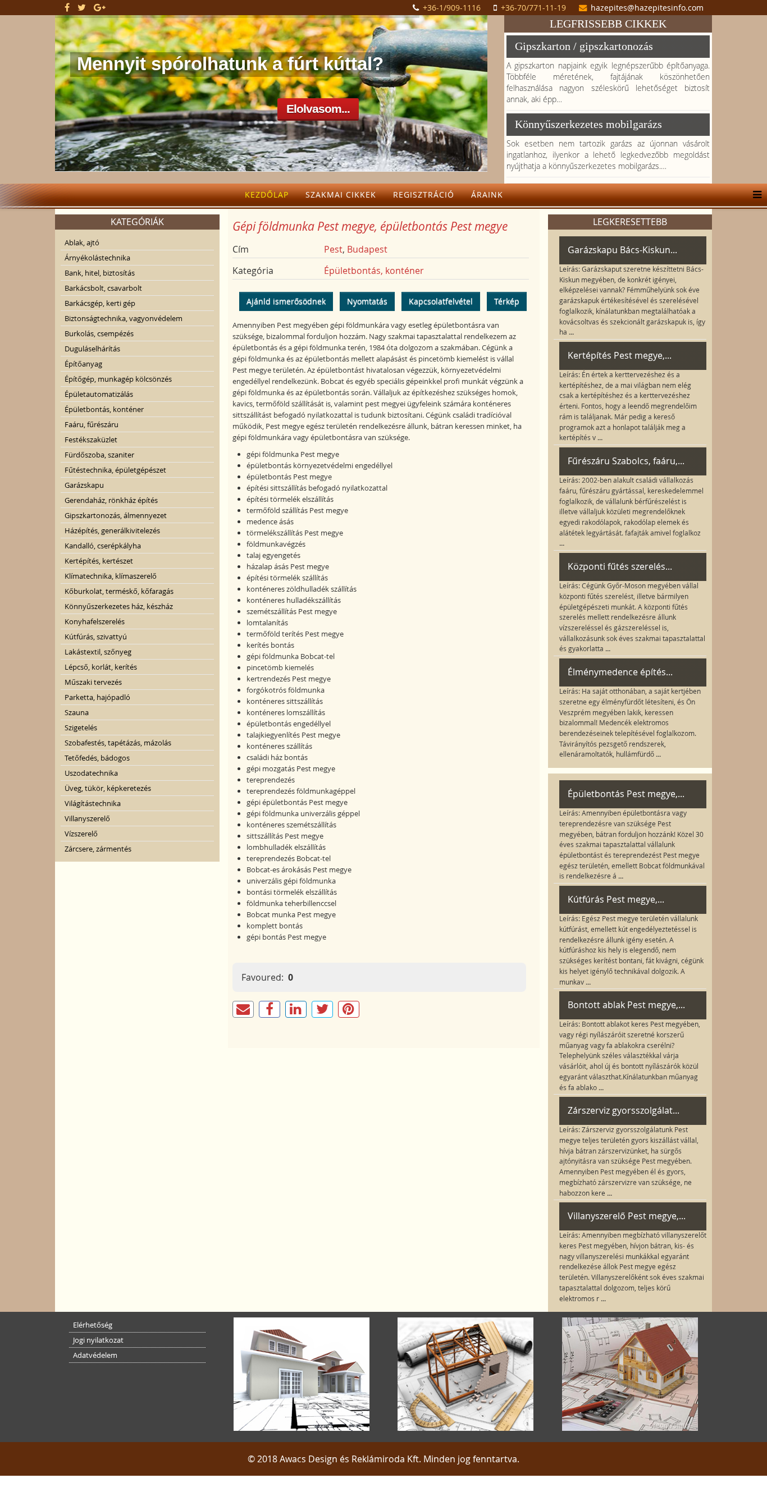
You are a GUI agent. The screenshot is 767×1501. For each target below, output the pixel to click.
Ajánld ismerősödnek (286, 301)
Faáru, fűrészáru (91, 424)
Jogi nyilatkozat (98, 1340)
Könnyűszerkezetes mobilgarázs (588, 124)
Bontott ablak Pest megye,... (626, 1005)
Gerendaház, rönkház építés (111, 500)
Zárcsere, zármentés (98, 849)
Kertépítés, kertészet (99, 561)
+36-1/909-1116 (452, 7)
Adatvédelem (95, 1355)
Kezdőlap (267, 194)
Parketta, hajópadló (97, 697)
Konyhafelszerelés (95, 621)
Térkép (506, 301)
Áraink (487, 194)
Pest (333, 249)
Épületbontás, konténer (104, 409)
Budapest (367, 249)
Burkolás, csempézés (99, 333)
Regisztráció (423, 194)
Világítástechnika (93, 803)
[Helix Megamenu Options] (754, 195)
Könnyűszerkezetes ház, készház (119, 606)
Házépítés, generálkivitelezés (112, 530)
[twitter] (81, 7)
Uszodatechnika (91, 773)
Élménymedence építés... (620, 672)
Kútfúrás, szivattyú (96, 636)
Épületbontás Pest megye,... (626, 794)
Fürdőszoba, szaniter (99, 455)
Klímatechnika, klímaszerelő (111, 576)
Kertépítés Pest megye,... (620, 355)
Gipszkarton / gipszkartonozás (584, 46)
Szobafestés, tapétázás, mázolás (118, 743)
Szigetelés (81, 727)
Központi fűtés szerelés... (620, 566)
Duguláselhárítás (92, 349)
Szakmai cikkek (340, 194)
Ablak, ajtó (82, 242)
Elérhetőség (92, 1325)
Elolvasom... (318, 108)
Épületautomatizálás (99, 394)
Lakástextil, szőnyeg (98, 652)
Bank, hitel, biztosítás (100, 273)
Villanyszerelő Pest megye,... (627, 1216)
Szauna (77, 712)
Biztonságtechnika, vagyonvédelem (123, 318)
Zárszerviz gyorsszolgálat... (623, 1110)
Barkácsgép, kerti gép (100, 303)
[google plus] (100, 7)
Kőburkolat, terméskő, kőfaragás (119, 591)
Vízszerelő (81, 834)
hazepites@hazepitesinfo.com (647, 7)
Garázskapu (84, 485)
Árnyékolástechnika (97, 258)
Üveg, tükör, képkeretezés (108, 788)
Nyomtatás (367, 301)
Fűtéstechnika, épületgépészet (115, 470)
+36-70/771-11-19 (533, 7)
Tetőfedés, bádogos (97, 758)
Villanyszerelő (87, 818)
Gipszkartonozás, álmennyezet (116, 515)
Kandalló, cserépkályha (103, 546)
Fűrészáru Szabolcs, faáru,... (626, 461)
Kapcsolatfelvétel (441, 301)
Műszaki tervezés (93, 682)
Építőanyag (83, 364)
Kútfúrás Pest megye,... (616, 899)
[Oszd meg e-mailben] (243, 1009)
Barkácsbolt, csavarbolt (103, 288)
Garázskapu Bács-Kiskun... (622, 250)
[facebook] (67, 7)
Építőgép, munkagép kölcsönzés (118, 379)
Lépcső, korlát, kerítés (101, 667)
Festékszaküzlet (91, 439)
